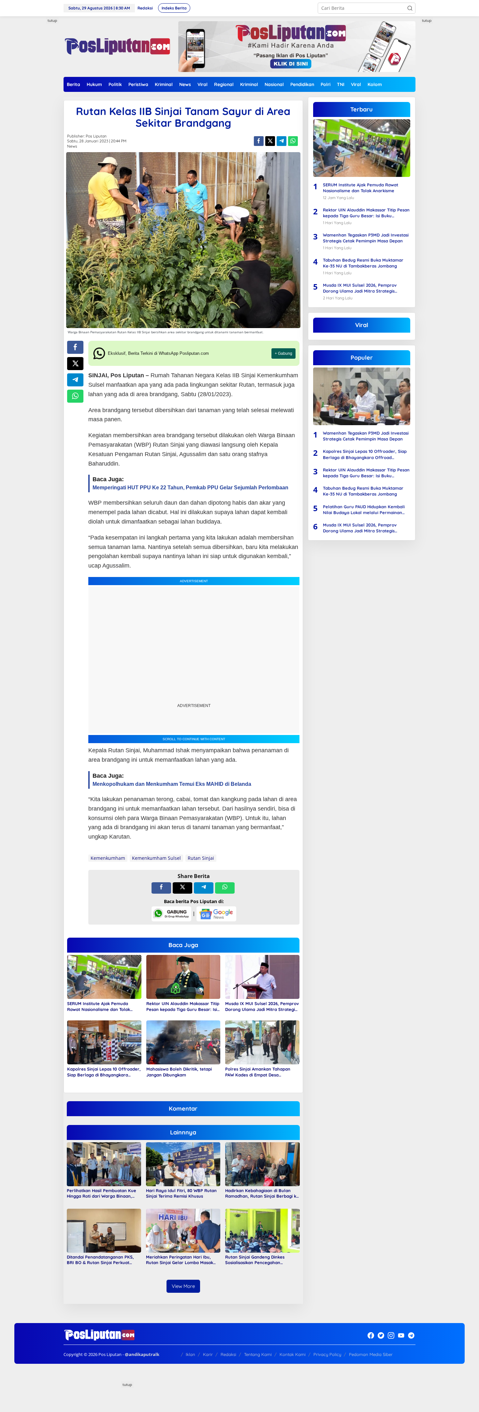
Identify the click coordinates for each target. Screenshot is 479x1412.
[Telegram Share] (281, 141)
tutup (52, 20)
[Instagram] (391, 1335)
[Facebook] (371, 1335)
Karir (208, 1354)
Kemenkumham (108, 858)
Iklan (190, 1354)
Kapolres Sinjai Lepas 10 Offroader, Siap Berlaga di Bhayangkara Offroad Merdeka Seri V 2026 (104, 1072)
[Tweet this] (270, 141)
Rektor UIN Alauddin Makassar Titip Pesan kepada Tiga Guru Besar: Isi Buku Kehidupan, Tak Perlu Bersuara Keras (182, 1006)
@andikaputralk (142, 1354)
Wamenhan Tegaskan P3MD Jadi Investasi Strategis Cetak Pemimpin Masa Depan (366, 237)
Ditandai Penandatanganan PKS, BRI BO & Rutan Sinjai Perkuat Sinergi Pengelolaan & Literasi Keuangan (100, 1259)
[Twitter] (381, 1335)
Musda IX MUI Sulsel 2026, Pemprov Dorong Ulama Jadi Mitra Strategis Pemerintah (262, 1006)
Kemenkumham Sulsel (156, 858)
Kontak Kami (293, 1354)
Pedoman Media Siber (371, 1354)
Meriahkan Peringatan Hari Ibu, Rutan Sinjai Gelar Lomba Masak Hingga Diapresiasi (179, 1259)
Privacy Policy (327, 1354)
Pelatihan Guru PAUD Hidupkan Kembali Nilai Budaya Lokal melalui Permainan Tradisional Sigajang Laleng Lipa (364, 509)
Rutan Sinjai (201, 858)
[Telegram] (411, 1335)
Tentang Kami (258, 1354)
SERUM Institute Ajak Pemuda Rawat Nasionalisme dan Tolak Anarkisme (98, 1006)
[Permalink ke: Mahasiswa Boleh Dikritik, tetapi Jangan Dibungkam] (183, 1042)
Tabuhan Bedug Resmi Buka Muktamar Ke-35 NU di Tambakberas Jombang (363, 262)
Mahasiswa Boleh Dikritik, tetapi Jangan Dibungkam (179, 1071)
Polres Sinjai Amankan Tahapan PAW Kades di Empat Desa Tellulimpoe (257, 1072)
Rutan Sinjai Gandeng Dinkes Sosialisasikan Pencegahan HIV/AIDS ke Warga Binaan (254, 1259)
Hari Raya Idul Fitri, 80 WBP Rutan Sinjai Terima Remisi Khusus (181, 1193)
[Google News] (216, 913)
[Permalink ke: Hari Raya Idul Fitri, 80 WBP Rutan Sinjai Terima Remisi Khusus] (183, 1163)
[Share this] (259, 141)
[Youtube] (401, 1335)
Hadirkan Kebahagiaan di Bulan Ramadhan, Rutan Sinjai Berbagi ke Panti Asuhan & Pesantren (262, 1193)
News (72, 146)
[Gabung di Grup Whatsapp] (171, 913)
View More (183, 1286)
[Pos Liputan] (117, 46)
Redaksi (228, 1354)
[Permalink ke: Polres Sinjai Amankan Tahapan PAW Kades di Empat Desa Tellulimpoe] (262, 1042)
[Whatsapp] (293, 141)
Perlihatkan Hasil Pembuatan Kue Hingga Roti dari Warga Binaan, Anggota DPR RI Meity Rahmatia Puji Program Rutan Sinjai (101, 1193)
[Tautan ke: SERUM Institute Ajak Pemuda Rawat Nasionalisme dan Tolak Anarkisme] (361, 148)
